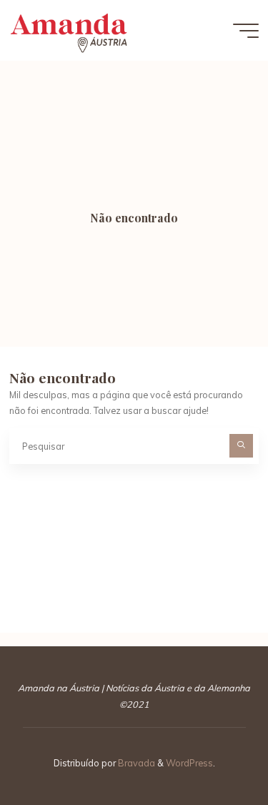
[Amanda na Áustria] (68, 30)
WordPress (189, 763)
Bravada (135, 763)
